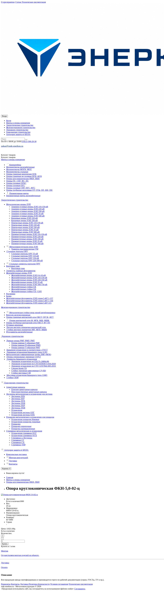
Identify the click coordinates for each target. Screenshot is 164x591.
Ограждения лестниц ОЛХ (23, 415)
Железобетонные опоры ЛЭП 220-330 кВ (29, 280)
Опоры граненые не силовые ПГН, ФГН (24, 176)
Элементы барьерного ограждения (21, 359)
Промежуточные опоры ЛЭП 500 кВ (27, 243)
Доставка (13, 461)
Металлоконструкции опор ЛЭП (23, 247)
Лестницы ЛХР (18, 406)
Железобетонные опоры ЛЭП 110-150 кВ (29, 278)
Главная (9, 477)
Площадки (15, 424)
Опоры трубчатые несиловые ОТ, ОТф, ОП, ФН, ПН (29, 190)
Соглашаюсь (79, 589)
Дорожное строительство (17, 130)
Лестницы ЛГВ (18, 396)
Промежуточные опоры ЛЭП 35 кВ (26, 241)
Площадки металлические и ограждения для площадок (30, 417)
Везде (8, 121)
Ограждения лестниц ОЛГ (22, 412)
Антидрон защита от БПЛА (18, 134)
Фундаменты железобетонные (19, 332)
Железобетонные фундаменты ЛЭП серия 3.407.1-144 (29, 301)
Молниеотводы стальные (17, 172)
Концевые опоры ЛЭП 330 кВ (24, 220)
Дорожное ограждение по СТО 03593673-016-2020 (33, 364)
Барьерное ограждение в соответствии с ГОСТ (27, 350)
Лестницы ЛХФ (18, 408)
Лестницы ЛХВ (18, 403)
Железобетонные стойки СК (23, 289)
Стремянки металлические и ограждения (24, 431)
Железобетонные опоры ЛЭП (19, 273)
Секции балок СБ (19, 368)
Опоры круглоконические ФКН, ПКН (22, 179)
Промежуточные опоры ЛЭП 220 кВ (27, 237)
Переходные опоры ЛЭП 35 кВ (25, 230)
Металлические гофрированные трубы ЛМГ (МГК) (28, 354)
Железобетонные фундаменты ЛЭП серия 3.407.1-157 (29, 298)
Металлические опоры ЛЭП (18, 204)
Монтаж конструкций (18, 458)
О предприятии (8, 2)
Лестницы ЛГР (17, 399)
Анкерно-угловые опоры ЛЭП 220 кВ (27, 209)
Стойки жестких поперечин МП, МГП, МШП (26, 330)
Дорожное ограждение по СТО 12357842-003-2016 (33, 366)
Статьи (18, 2)
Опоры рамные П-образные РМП (25, 345)
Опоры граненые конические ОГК (21, 174)
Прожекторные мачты (19, 193)
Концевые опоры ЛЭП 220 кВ (24, 218)
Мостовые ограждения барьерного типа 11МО (26, 375)
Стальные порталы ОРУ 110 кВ (25, 256)
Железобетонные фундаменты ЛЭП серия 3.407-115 (28, 303)
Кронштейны (15, 165)
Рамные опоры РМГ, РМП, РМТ (20, 341)
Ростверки (10, 294)
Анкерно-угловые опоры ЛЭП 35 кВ (27, 213)
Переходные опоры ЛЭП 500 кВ (25, 232)
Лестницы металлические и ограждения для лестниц (29, 394)
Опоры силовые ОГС (15, 185)
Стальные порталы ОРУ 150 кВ (25, 258)
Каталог (8, 157)
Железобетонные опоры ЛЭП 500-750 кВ (29, 284)
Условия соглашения (59, 584)
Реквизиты (6, 584)
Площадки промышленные (23, 429)
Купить (4, 544)
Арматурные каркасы (15, 387)
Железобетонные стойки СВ (23, 287)
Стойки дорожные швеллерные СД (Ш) (28, 371)
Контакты (13, 464)
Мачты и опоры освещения (18, 123)
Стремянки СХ (17, 442)
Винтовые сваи (13, 266)
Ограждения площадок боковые (25, 419)
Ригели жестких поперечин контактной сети (26, 327)
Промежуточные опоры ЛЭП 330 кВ (27, 239)
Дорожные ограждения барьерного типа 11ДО (26, 352)
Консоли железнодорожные (18, 315)
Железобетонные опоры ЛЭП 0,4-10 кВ (28, 275)
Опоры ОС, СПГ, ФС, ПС (17, 181)
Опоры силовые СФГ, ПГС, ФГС (20, 188)
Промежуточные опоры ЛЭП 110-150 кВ (29, 234)
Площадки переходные (21, 426)
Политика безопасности (39, 584)
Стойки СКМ (12, 377)
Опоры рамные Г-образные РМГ (25, 343)
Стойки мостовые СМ (21, 373)
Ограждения (16, 410)
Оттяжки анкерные (14, 325)
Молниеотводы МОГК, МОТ (19, 169)
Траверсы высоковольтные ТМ (24, 249)
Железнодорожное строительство (20, 127)
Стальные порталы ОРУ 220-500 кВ (27, 261)
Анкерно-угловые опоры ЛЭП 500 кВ (27, 216)
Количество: (6, 533)
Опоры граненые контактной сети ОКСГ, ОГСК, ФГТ (30, 317)
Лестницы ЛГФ (18, 401)
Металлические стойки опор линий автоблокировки (32, 313)
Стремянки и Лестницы (21, 438)
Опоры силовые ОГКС (16, 183)
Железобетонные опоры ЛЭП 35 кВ (27, 282)
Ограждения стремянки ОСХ (24, 435)
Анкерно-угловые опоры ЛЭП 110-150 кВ (29, 207)
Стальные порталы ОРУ (17, 251)
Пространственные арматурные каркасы (29, 392)
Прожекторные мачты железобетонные (23, 196)
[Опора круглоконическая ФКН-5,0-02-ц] (19, 495)
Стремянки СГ (17, 440)
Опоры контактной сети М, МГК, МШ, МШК (29, 320)
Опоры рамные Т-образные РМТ (25, 347)
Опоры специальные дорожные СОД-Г (23, 357)
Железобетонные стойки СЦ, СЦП (26, 291)
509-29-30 (29, 141)
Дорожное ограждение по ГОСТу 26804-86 (30, 361)
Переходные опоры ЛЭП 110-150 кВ (27, 223)
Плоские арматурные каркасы (24, 389)
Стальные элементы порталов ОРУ (24, 264)
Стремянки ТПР (18, 445)
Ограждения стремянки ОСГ (24, 433)
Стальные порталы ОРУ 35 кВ (24, 254)
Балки (8, 296)
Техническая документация (34, 2)
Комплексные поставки (16, 454)
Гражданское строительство (18, 132)
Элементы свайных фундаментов (20, 271)
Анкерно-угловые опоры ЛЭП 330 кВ (27, 211)
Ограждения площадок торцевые (25, 422)
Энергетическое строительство (19, 125)
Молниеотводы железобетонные (20, 167)
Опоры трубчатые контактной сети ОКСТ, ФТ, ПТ (28, 323)
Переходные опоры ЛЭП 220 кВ (25, 225)
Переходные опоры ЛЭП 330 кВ (25, 227)
